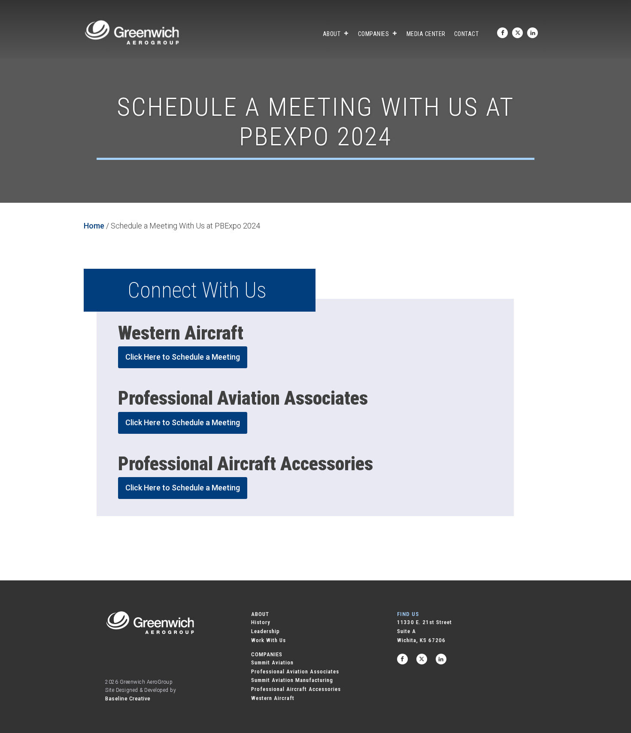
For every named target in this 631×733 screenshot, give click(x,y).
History (260, 622)
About (332, 33)
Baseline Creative (128, 699)
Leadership (265, 631)
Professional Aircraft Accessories (296, 689)
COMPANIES (266, 654)
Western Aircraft (272, 698)
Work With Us (268, 640)
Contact (466, 33)
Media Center (426, 33)
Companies (373, 33)
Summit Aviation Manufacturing (292, 680)
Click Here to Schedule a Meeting (182, 356)
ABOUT (260, 614)
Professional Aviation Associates (295, 671)
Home (94, 225)
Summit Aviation (272, 662)
